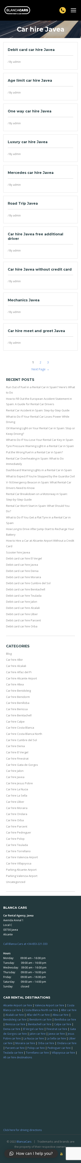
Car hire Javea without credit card (40, 269)
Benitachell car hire (39, 1024)
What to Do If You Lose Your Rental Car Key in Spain (39, 440)
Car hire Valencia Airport (22, 857)
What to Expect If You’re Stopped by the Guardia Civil (40, 476)
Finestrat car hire (56, 1029)
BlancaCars (24, 1141)
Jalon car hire (38, 1033)
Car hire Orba (15, 820)
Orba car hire (46, 1043)
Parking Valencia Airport (21, 876)
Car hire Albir (14, 660)
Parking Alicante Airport (21, 870)
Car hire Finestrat (17, 758)
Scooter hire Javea (18, 552)
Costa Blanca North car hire (41, 1010)
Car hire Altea (15, 684)
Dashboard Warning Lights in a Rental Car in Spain (39, 470)
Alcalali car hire (14, 1014)
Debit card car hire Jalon (21, 602)
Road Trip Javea (23, 203)
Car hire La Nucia (17, 789)
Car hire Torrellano (18, 851)
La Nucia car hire (34, 1038)
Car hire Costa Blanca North (24, 734)
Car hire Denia (15, 746)
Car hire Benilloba (17, 703)
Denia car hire (11, 1029)
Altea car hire (60, 1014)
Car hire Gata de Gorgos (22, 765)
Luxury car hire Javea (28, 142)
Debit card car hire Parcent (23, 620)
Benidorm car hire (40, 1019)
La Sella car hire (56, 1038)
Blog (9, 654)
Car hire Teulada (17, 845)
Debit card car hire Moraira (23, 577)
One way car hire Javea (29, 111)
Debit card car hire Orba (21, 626)
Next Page (40, 369)
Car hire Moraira (16, 808)
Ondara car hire (66, 1043)
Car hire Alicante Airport (21, 678)
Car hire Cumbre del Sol (21, 740)
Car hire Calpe (15, 721)
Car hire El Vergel (17, 752)
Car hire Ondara (16, 814)
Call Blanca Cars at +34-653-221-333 (25, 943)
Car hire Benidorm (18, 697)
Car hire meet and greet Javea (36, 331)
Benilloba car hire (65, 1019)
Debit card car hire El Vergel (24, 558)
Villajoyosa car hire (63, 1052)
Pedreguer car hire (59, 1048)
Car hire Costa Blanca (20, 727)
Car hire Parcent (16, 826)
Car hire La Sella (16, 795)
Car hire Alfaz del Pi (19, 672)
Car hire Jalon (15, 771)
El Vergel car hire (33, 1029)
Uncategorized (15, 882)
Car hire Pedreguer (18, 832)
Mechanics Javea (24, 300)
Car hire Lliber (15, 802)
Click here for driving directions (22, 1130)
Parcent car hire (15, 1048)
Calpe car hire (62, 1024)
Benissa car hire (15, 1024)
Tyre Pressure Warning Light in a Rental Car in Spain (40, 446)
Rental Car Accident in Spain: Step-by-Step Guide (38, 410)
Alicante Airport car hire (17, 1005)
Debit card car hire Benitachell (25, 589)
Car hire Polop (15, 839)
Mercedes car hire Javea (31, 173)
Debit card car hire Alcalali (23, 608)
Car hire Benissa (17, 709)
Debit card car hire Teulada (23, 596)
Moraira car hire (25, 1043)
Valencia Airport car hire (49, 1005)
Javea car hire (56, 1033)
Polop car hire (36, 1048)
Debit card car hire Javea (31, 50)
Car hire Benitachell (19, 715)
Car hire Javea (15, 777)
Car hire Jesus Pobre (19, 783)
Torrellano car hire (37, 1052)
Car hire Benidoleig (18, 691)
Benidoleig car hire (15, 1019)
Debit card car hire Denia (22, 571)
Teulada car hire (13, 1052)
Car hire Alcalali (16, 666)
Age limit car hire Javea (30, 80)
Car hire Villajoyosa (18, 863)
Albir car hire (68, 1010)
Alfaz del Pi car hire (38, 1014)
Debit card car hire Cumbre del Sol (28, 583)
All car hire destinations (17, 1057)
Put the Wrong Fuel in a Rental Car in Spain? (34, 452)
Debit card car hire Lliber (22, 614)
